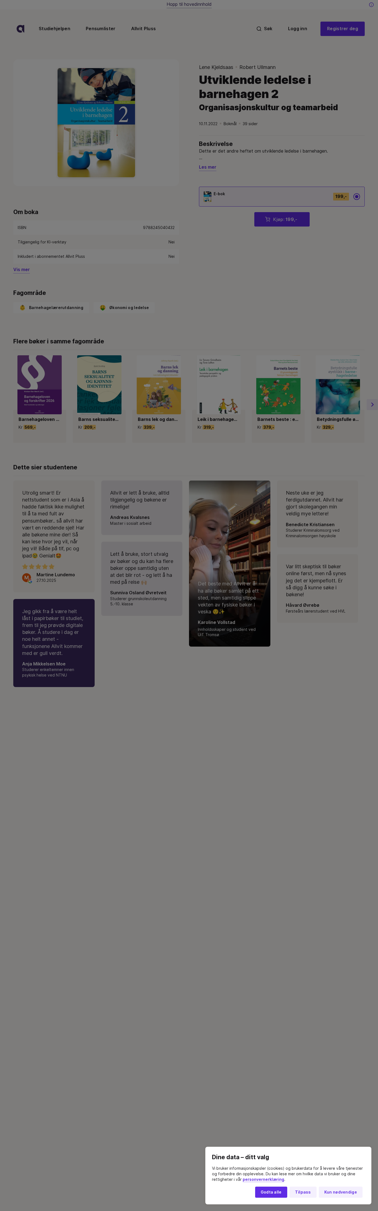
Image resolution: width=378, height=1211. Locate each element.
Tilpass (303, 1192)
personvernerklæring (263, 1179)
